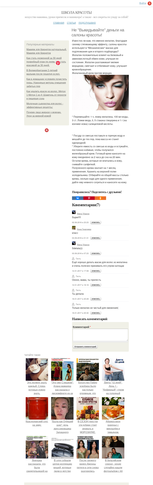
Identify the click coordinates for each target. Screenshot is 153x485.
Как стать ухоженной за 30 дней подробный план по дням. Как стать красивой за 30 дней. (46, 62)
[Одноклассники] (100, 198)
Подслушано (87, 22)
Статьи (71, 22)
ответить (96, 222)
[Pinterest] (89, 198)
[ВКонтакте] (77, 198)
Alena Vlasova (83, 213)
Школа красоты (76, 12)
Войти (142, 3)
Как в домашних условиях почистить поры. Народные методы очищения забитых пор (46, 83)
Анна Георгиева (84, 229)
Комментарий (82, 327)
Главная (58, 22)
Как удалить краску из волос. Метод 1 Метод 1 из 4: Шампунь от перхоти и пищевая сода (46, 95)
